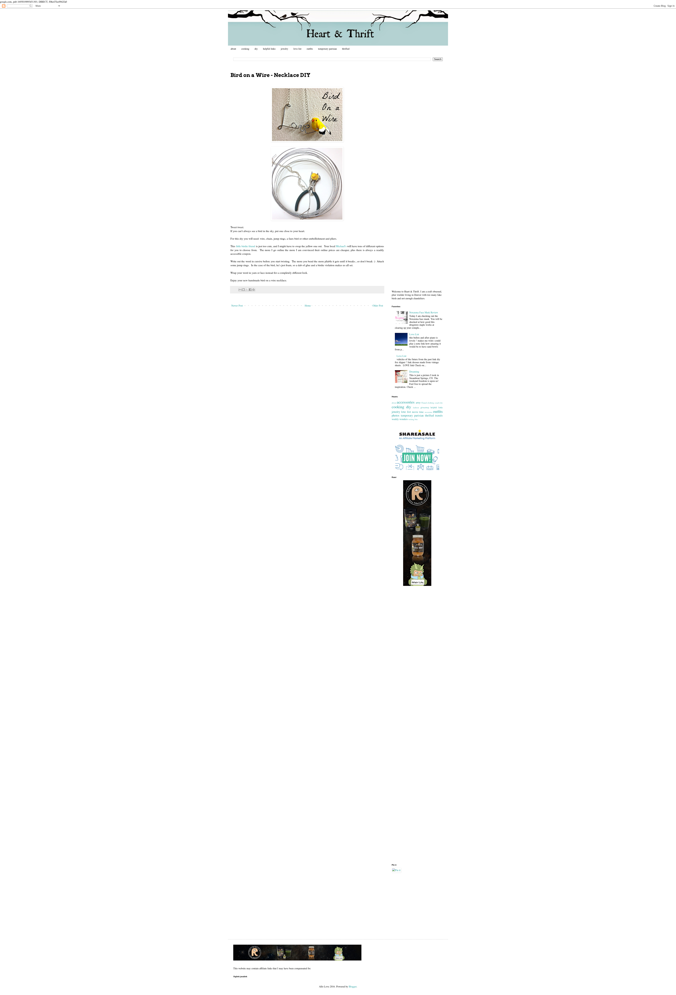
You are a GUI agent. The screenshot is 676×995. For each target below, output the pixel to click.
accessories (406, 402)
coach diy (439, 402)
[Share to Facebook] (250, 289)
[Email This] (240, 289)
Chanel (424, 402)
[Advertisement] (417, 121)
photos (395, 415)
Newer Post (237, 305)
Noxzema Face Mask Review (423, 312)
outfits (310, 48)
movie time (418, 412)
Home (308, 305)
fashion (416, 407)
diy (256, 48)
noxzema (428, 412)
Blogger (352, 986)
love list (297, 48)
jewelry (284, 48)
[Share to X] (247, 289)
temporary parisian (327, 48)
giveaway (425, 407)
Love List (414, 334)
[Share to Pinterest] (253, 289)
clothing (430, 402)
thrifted (345, 48)
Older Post (378, 305)
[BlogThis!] (243, 289)
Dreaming (414, 371)
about (233, 48)
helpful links (269, 48)
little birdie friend (245, 246)
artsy (418, 402)
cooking (245, 48)
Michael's (341, 246)
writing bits (413, 419)
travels (439, 415)
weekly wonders (400, 419)
